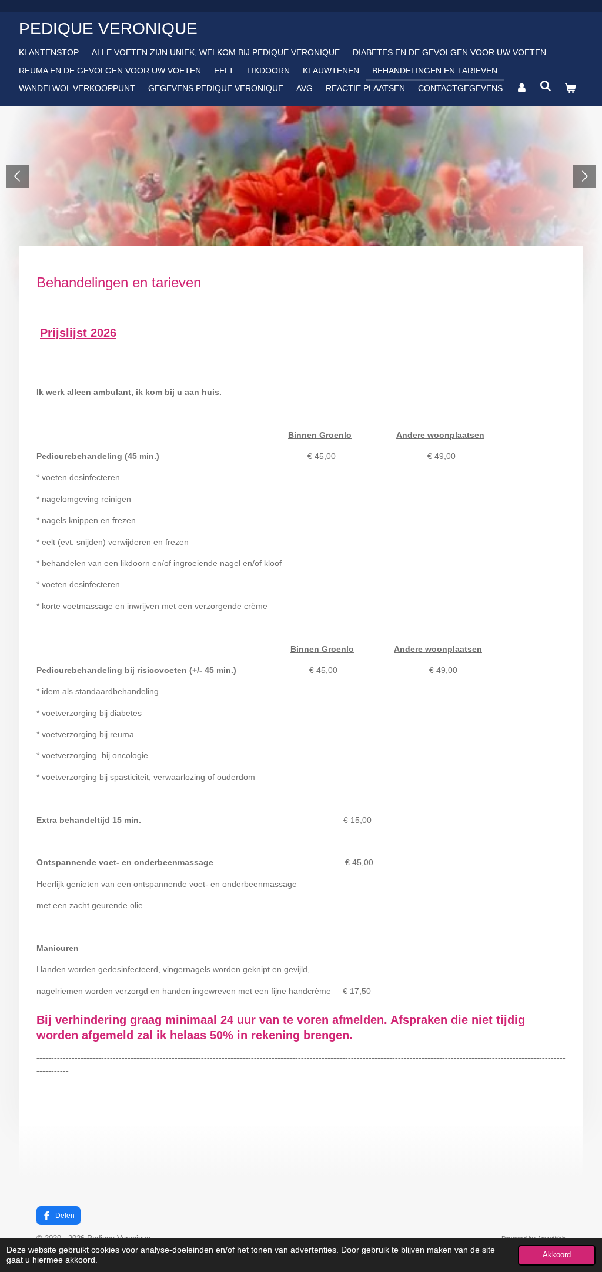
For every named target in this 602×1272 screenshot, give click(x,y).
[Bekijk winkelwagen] (570, 88)
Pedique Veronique (108, 28)
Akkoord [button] (557, 1255)
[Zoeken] (546, 86)
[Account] (521, 88)
